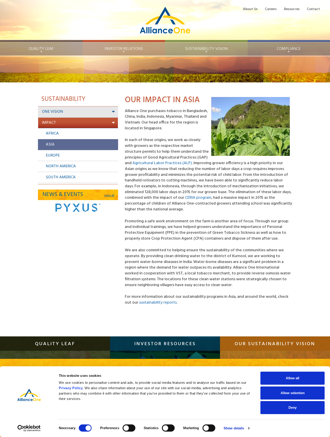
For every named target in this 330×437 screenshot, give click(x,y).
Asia (50, 144)
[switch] (129, 428)
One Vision (52, 111)
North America (61, 166)
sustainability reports (158, 302)
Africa (52, 133)
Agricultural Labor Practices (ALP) (162, 163)
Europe (53, 155)
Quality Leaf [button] (41, 49)
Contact (313, 9)
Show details (234, 428)
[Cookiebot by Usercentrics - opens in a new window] (29, 428)
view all (109, 195)
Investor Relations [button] (124, 49)
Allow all (292, 378)
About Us (250, 9)
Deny (292, 407)
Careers (271, 9)
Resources (291, 9)
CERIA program (198, 197)
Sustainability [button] (206, 49)
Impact (49, 122)
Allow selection (293, 393)
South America (61, 177)
